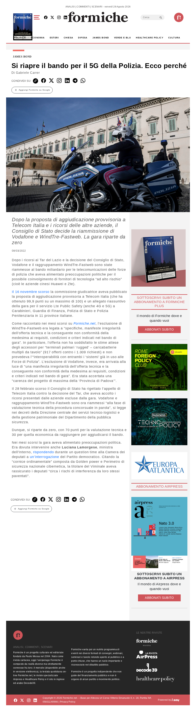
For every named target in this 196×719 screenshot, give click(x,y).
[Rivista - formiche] (157, 642)
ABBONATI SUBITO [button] (159, 329)
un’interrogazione (44, 457)
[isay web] (175, 700)
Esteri (54, 37)
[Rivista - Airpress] (157, 654)
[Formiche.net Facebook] (45, 18)
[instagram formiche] (28, 700)
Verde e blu (122, 37)
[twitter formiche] (22, 700)
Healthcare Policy (149, 37)
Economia (38, 37)
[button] (37, 26)
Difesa (82, 37)
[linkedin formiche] (35, 700)
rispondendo (43, 452)
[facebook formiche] (15, 700)
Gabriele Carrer (28, 72)
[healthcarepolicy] (157, 679)
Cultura (174, 37)
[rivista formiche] (159, 534)
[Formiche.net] (179, 17)
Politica (20, 37)
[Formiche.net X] (52, 18)
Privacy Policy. (68, 701)
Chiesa (68, 37)
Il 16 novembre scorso (30, 292)
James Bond (100, 37)
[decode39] (157, 667)
